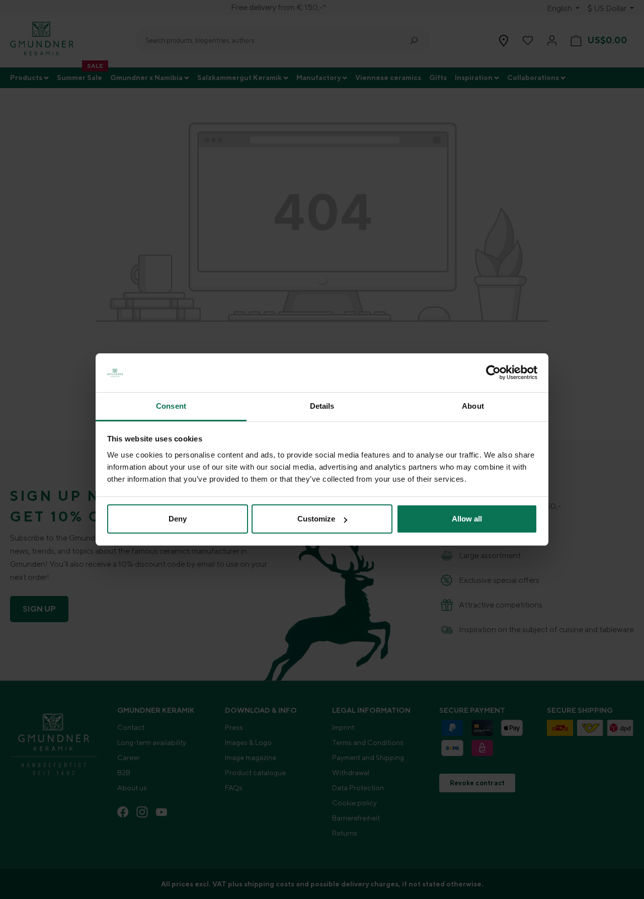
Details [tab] (322, 406)
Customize (316, 518)
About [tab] (473, 406)
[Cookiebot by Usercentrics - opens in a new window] (493, 373)
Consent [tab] (171, 406)
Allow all (467, 518)
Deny (178, 518)
